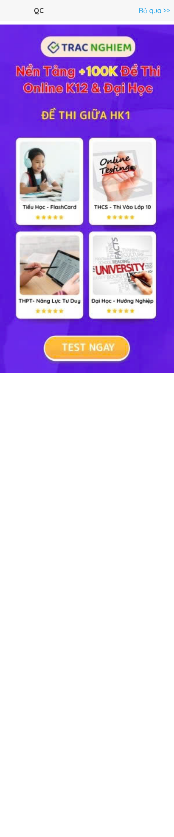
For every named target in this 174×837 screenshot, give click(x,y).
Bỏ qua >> (154, 10)
